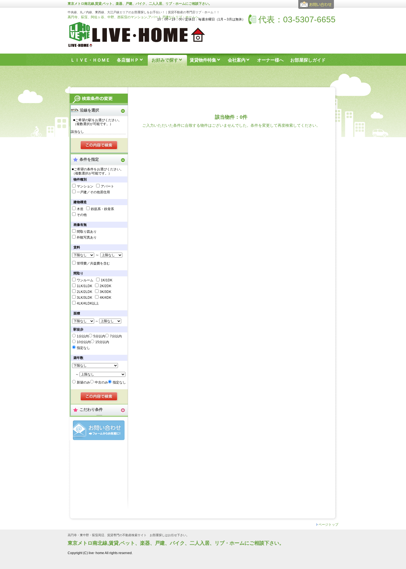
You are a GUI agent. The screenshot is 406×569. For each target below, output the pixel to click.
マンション (85, 186)
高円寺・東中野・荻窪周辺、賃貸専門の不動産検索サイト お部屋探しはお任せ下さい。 (128, 535)
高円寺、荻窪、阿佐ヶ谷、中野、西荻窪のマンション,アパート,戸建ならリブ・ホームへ (133, 17)
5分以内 (99, 336)
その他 (82, 215)
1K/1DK (106, 280)
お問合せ (99, 430)
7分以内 (116, 336)
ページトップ (328, 524)
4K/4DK (105, 298)
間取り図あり (87, 232)
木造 (80, 209)
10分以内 (84, 342)
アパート (107, 186)
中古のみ (101, 382)
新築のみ (83, 382)
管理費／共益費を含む (93, 263)
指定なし (83, 348)
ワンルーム (85, 280)
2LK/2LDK (84, 292)
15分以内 (102, 342)
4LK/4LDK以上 (88, 303)
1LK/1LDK (84, 286)
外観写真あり (87, 237)
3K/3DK (105, 292)
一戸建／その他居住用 (93, 192)
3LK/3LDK (84, 298)
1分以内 (83, 336)
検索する (99, 145)
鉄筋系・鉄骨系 (102, 209)
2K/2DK (105, 286)
